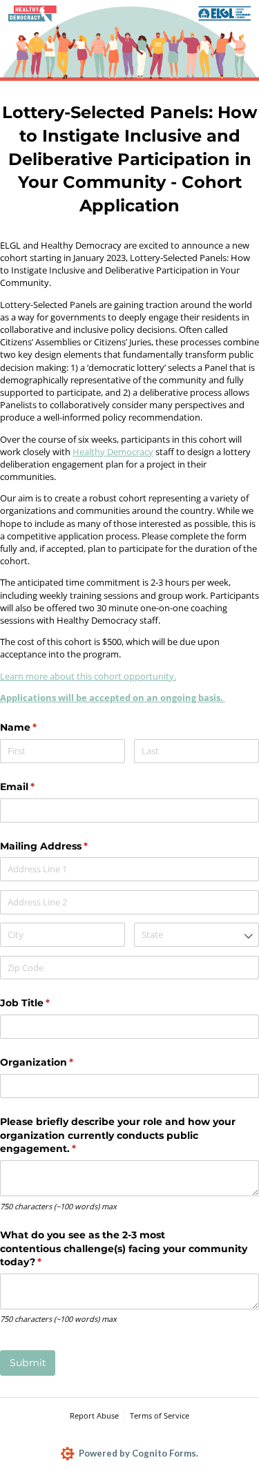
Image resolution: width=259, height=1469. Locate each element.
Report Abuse (94, 1415)
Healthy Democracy (113, 451)
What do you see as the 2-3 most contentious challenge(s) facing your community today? (123, 1248)
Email (39, 786)
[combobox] (196, 935)
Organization (59, 1062)
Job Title (47, 1003)
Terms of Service (159, 1415)
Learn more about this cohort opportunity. (88, 676)
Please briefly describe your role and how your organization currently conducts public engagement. (118, 1135)
